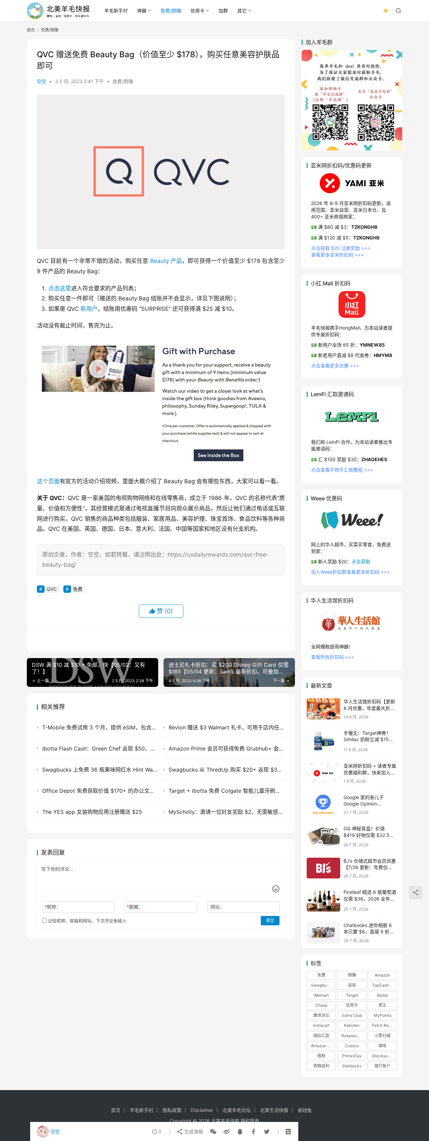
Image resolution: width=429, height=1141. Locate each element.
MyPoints (382, 1015)
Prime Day (352, 1055)
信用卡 (197, 10)
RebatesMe (352, 1035)
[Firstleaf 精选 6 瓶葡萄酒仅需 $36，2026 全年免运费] (323, 900)
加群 (223, 10)
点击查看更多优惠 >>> (335, 365)
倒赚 (352, 975)
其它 (242, 10)
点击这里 (59, 288)
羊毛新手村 (116, 10)
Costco (352, 1045)
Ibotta (382, 995)
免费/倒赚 (171, 10)
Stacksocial (383, 1055)
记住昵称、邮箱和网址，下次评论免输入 (86, 920)
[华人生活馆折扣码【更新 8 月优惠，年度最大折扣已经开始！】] (323, 708)
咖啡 (382, 1045)
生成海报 (193, 1131)
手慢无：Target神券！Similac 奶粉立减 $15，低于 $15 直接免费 (368, 739)
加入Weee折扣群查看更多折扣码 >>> (350, 572)
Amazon (382, 975)
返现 (352, 985)
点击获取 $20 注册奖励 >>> (340, 248)
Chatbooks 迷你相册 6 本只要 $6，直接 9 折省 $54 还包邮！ (369, 931)
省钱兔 (305, 1110)
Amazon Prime (323, 1045)
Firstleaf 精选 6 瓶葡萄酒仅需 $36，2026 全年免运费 (370, 898)
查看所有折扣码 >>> (332, 657)
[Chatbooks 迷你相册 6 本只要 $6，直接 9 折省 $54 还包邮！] (323, 932)
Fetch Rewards (384, 1025)
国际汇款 (321, 1035)
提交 (270, 920)
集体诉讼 (321, 1015)
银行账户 (382, 1065)
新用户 (89, 308)
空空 (41, 81)
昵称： (53, 907)
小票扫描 (382, 1035)
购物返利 (321, 1065)
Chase (321, 1005)
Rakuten (352, 1025)
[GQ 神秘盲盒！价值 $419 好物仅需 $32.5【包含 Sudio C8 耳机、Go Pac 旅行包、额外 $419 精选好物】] (323, 836)
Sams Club (352, 1015)
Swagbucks (322, 985)
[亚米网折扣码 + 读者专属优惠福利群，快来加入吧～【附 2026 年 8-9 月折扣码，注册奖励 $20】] (323, 773)
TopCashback (384, 985)
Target (352, 995)
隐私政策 (172, 1110)
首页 (31, 29)
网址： (217, 907)
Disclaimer (202, 1110)
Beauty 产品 (166, 261)
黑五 (382, 1005)
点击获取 (361, 561)
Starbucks (351, 1065)
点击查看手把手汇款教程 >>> (342, 470)
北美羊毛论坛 (237, 1110)
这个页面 (48, 481)
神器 (141, 10)
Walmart (321, 995)
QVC (52, 589)
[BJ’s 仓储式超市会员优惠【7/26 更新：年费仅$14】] (323, 868)
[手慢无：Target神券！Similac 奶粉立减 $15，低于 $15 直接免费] (323, 741)
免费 (77, 589)
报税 (321, 1055)
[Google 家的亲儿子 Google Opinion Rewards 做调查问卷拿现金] (323, 804)
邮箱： (135, 907)
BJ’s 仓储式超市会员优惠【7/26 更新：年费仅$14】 (370, 867)
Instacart (321, 1025)
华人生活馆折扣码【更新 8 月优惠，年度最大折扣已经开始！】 (369, 708)
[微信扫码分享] (213, 1132)
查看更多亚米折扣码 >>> (337, 255)
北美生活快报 (274, 1110)
